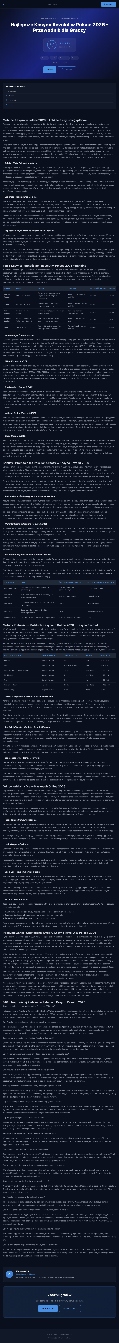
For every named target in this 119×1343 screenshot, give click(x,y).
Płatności (12, 100)
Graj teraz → (109, 4)
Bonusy (11, 96)
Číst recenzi (67, 69)
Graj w (50, 69)
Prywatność (52, 1338)
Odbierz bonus (70, 1308)
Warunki (61, 1338)
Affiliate (68, 1338)
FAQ (10, 105)
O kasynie (12, 91)
